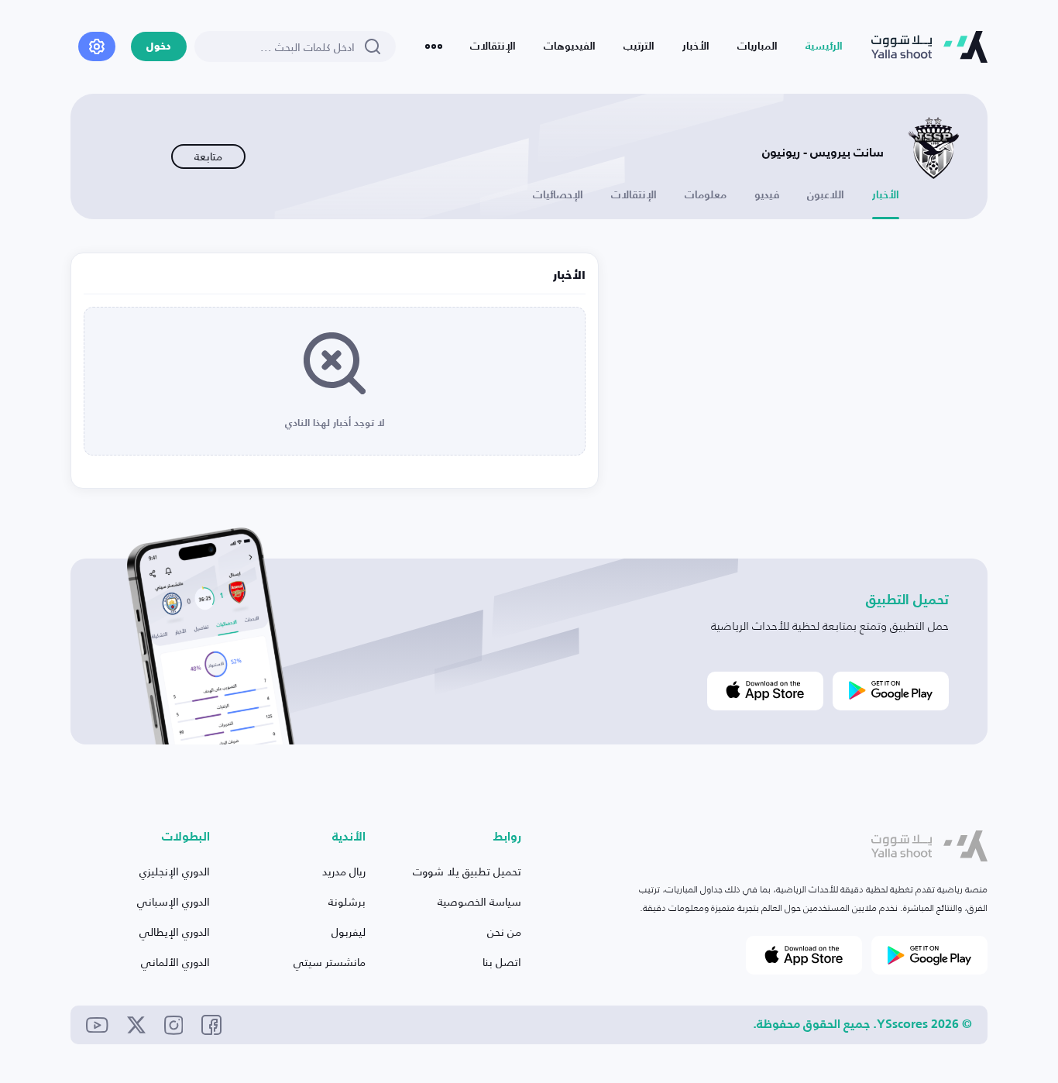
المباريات (757, 46)
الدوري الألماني (175, 961)
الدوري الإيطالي (174, 931)
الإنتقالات (493, 46)
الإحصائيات (558, 195)
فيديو (766, 195)
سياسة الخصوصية (479, 901)
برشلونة (347, 901)
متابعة (208, 156)
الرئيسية (824, 46)
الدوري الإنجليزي (174, 871)
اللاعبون (825, 195)
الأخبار (695, 46)
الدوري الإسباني (173, 901)
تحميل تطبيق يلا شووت (467, 871)
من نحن (504, 931)
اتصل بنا (502, 961)
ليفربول (348, 931)
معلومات (706, 195)
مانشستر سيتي (330, 961)
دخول (158, 47)
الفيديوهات (570, 46)
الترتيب (638, 46)
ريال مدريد (344, 871)
